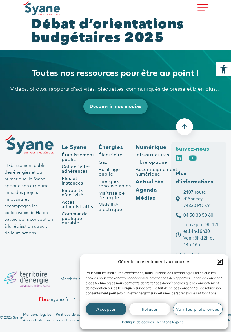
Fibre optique (151, 162)
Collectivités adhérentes (76, 169)
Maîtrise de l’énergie (112, 195)
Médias (146, 198)
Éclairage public (109, 171)
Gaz (103, 162)
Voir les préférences (197, 309)
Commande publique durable (75, 218)
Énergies (111, 147)
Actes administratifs (77, 204)
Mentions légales (170, 322)
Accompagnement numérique (156, 171)
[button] (220, 262)
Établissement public (78, 157)
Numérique (151, 147)
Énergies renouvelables (115, 183)
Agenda (146, 190)
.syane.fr (54, 299)
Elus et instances (72, 180)
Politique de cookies (138, 322)
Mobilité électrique (110, 207)
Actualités (150, 181)
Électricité (111, 155)
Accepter (106, 309)
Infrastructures (152, 155)
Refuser (150, 309)
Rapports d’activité (72, 192)
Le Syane (74, 147)
